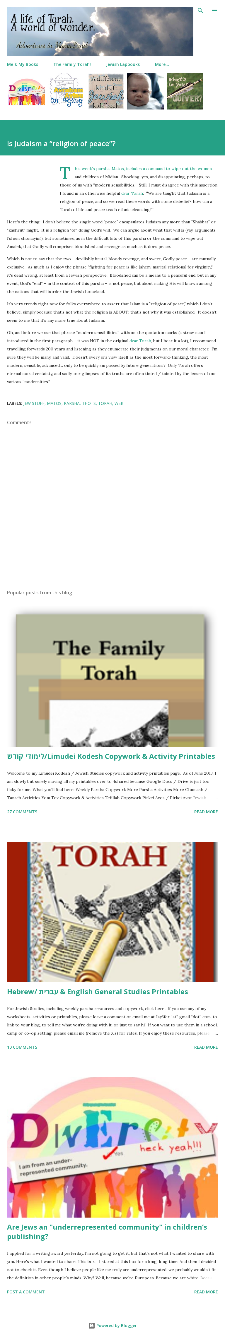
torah (105, 403)
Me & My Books (22, 64)
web (119, 403)
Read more (206, 811)
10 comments (22, 1047)
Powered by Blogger (116, 1325)
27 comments (22, 811)
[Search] (200, 10)
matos (54, 403)
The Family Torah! (72, 64)
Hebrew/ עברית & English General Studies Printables (97, 991)
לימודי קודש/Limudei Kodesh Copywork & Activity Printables (111, 756)
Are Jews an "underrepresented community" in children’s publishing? (107, 1231)
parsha (72, 403)
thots (89, 403)
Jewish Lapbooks (123, 64)
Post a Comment (26, 1292)
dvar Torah (132, 193)
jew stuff (34, 403)
